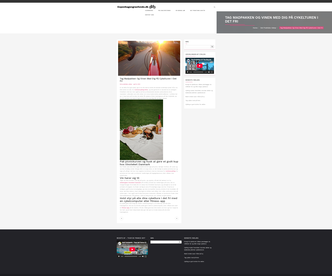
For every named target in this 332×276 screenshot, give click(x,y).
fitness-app (125, 208)
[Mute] (209, 72)
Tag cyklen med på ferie (192, 100)
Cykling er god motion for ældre (195, 104)
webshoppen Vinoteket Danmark (130, 182)
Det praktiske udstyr (197, 10)
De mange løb (180, 10)
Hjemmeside (149, 10)
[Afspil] (188, 72)
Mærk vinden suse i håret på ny (194, 96)
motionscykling (170, 171)
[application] (199, 66)
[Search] (212, 46)
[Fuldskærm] (212, 72)
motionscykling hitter (141, 90)
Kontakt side (149, 14)
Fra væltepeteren (164, 10)
